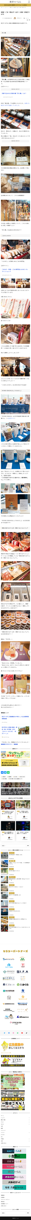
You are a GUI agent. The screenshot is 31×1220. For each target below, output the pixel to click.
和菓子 (4, 776)
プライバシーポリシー (5, 1199)
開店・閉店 (3, 1119)
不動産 (2, 1138)
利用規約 (3, 1197)
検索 (28, 845)
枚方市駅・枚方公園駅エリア (15, 778)
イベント (3, 1132)
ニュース (27, 18)
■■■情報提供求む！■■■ (9, 744)
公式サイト (11, 418)
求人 (2, 1136)
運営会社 (3, 1201)
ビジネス (3, 1134)
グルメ (2, 1122)
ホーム (2, 1115)
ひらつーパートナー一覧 (6, 1052)
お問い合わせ (3, 1143)
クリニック (3, 1130)
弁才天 (15, 776)
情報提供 (3, 1195)
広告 (2, 1141)
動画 (2, 1128)
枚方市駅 (4, 778)
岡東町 (9, 776)
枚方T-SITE (22, 776)
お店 (2, 1126)
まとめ (2, 1124)
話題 (29, 19)
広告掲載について (4, 1203)
